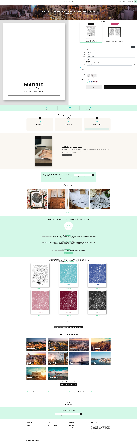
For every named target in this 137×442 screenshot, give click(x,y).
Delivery (83, 69)
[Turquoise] (89, 82)
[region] (34, 62)
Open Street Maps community (100, 432)
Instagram (72, 427)
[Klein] (91, 82)
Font (84, 59)
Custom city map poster (62, 3)
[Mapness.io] (68, 1)
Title (84, 52)
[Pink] (95, 82)
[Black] (93, 82)
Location (83, 47)
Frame (84, 72)
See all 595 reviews (68, 253)
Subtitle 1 (83, 54)
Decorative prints (71, 3)
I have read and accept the (81, 176)
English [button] (122, 1)
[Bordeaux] (97, 82)
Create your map (66, 155)
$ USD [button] (130, 1)
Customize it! (39, 288)
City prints (67, 13)
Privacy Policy (86, 176)
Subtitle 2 (83, 56)
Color (84, 81)
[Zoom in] (58, 29)
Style (84, 74)
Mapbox (92, 433)
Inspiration (28, 427)
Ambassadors (28, 428)
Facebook (72, 425)
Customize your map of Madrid (61, 327)
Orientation (83, 79)
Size (84, 64)
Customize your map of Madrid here (71, 261)
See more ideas (68, 212)
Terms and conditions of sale (53, 425)
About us (28, 425)
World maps (79, 3)
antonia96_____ (79, 208)
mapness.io (37, 208)
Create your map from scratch (76, 327)
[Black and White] (87, 82)
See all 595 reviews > (32, 392)
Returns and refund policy (52, 427)
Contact (49, 428)
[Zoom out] (58, 30)
